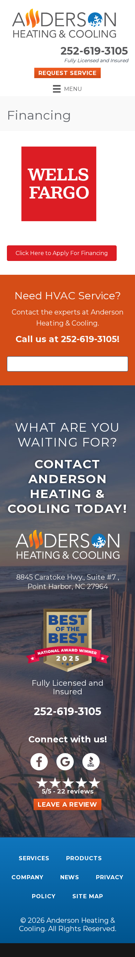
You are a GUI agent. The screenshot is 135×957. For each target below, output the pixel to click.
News (70, 877)
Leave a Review (67, 804)
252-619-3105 (94, 51)
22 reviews (75, 791)
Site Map (87, 896)
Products (84, 858)
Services (34, 858)
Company (27, 877)
